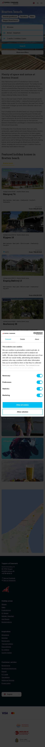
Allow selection (22, 412)
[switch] (40, 382)
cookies (5, 368)
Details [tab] (22, 339)
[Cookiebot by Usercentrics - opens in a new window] (33, 333)
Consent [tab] (8, 339)
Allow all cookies (22, 405)
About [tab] (37, 339)
